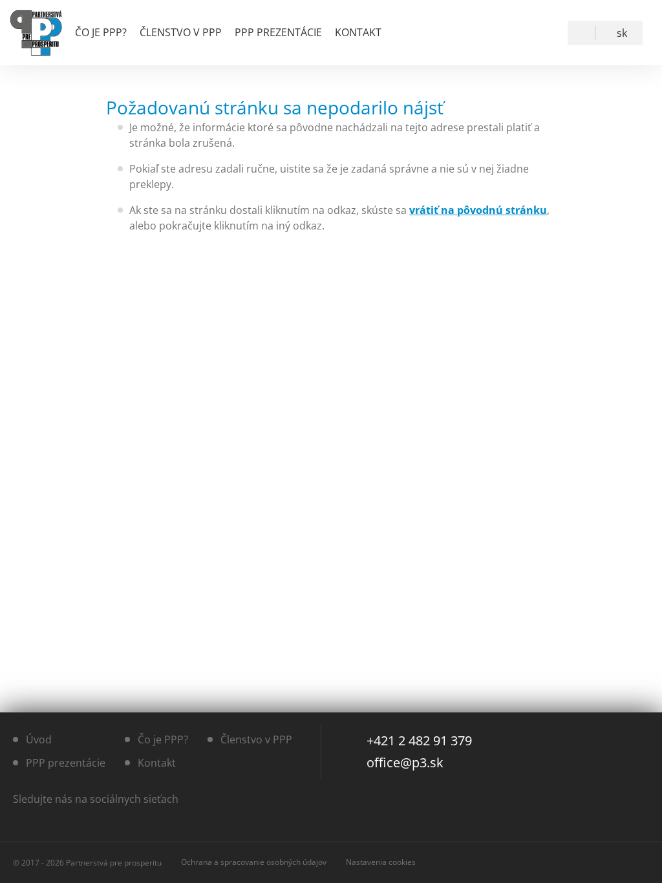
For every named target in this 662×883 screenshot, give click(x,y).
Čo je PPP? (101, 32)
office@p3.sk (405, 762)
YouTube (543, 33)
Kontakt (358, 32)
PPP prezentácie (278, 32)
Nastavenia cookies (381, 861)
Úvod (39, 739)
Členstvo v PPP (181, 32)
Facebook (514, 33)
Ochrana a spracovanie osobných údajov (253, 861)
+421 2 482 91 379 (419, 740)
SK (622, 33)
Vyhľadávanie (584, 33)
